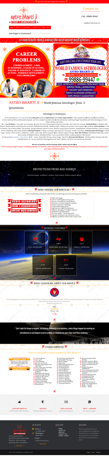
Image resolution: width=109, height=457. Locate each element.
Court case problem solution (88, 377)
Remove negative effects (90, 359)
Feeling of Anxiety (88, 374)
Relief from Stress (87, 376)
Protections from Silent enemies (89, 370)
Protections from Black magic (89, 363)
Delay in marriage (41, 379)
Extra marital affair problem (41, 369)
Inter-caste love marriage (43, 365)
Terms (93, 450)
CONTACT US (36, 27)
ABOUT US (18, 27)
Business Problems (65, 372)
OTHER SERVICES (54, 345)
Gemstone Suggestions (89, 381)
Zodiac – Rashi (87, 385)
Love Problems (40, 356)
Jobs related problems (66, 379)
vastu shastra (24, 137)
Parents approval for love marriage (43, 363)
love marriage (39, 359)
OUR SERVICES (26, 27)
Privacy (88, 450)
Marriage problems (41, 377)
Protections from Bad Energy (89, 357)
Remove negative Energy (90, 361)
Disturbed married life (42, 373)
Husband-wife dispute (42, 371)
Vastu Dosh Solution (88, 380)
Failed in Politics (64, 375)
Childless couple (40, 376)
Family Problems (40, 367)
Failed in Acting (64, 373)
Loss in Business (64, 367)
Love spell (38, 358)
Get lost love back (41, 361)
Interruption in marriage (43, 381)
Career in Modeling (65, 378)
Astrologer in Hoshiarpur (54, 113)
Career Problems (64, 364)
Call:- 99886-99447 (89, 16)
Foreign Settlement (65, 370)
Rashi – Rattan (87, 383)
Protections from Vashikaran (87, 365)
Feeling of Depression (89, 372)
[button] (52, 186)
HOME (11, 27)
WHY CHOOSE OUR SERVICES (53, 189)
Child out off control (41, 374)
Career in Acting (64, 376)
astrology (21, 118)
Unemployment (64, 366)
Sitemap (98, 450)
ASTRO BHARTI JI (24, 102)
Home (34, 33)
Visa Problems (63, 369)
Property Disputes (64, 381)
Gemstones (15, 137)
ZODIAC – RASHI (46, 27)
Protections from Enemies (90, 368)
